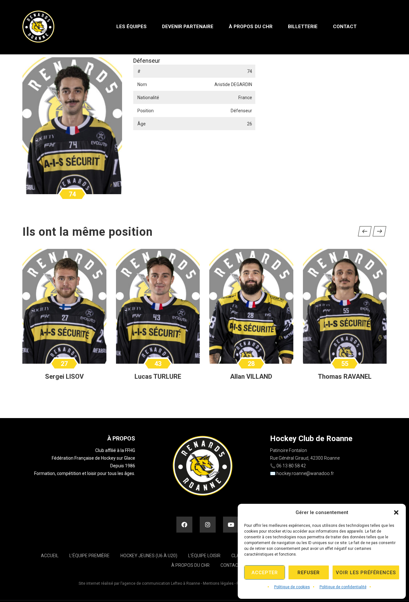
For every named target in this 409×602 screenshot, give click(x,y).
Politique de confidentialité (343, 587)
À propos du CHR (190, 565)
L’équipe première (89, 555)
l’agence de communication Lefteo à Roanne (160, 583)
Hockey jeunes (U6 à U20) (148, 555)
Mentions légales (218, 583)
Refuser (308, 572)
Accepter (264, 572)
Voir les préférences (366, 572)
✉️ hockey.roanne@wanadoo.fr (302, 473)
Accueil (49, 555)
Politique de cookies (292, 587)
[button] (396, 512)
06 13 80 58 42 (291, 465)
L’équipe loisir (204, 555)
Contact (230, 565)
